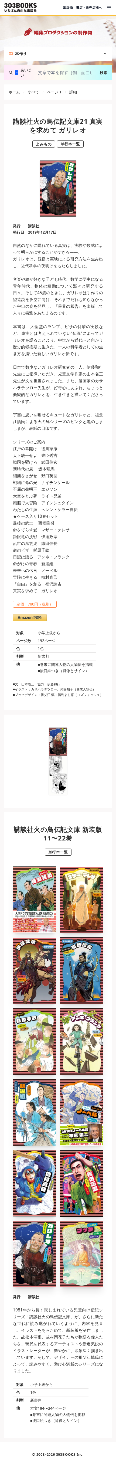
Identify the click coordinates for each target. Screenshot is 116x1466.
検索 (103, 72)
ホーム (14, 91)
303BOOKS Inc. (70, 1454)
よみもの (44, 143)
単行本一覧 (70, 143)
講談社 (33, 225)
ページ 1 (54, 91)
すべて (33, 91)
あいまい (26, 72)
